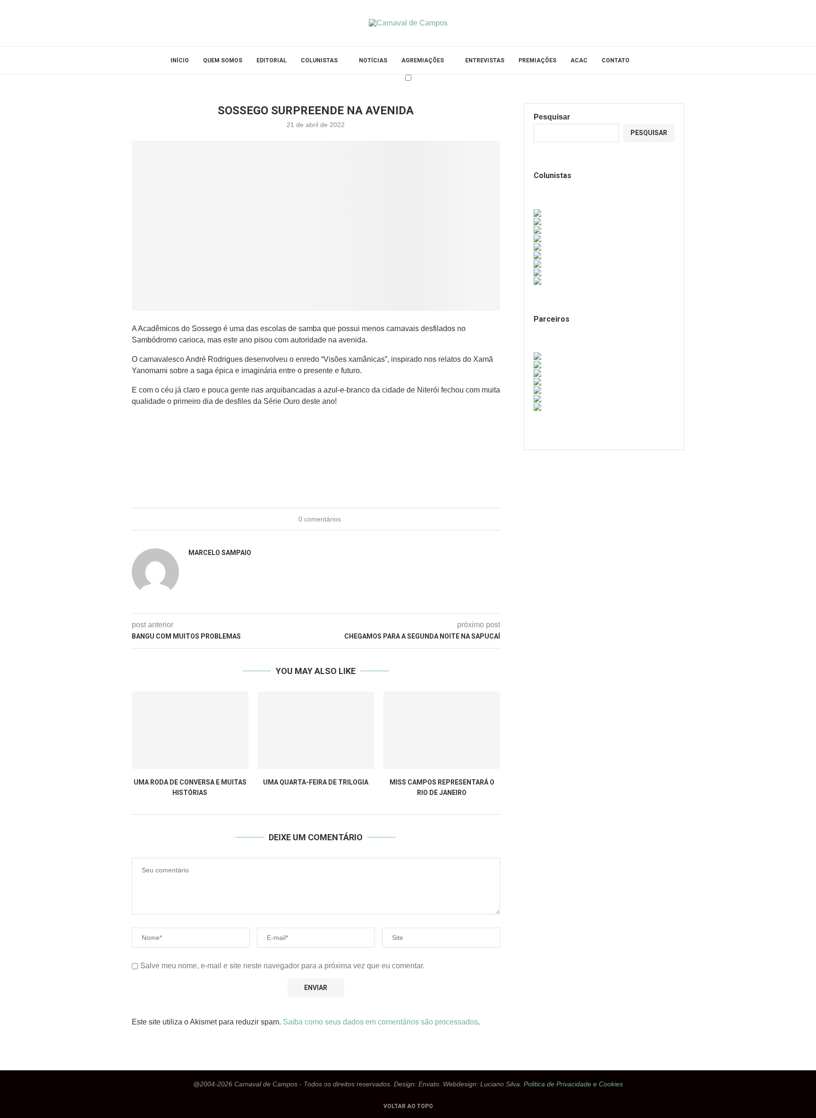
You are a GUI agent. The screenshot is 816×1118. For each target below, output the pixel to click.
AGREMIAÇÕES (422, 60)
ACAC (578, 60)
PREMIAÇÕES (537, 60)
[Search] (641, 60)
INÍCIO (179, 60)
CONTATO (615, 60)
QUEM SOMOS (222, 60)
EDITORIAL (271, 60)
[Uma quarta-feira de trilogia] (316, 730)
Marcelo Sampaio (219, 552)
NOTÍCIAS (373, 60)
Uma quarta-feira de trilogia (315, 782)
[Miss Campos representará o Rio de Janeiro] (441, 730)
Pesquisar (552, 117)
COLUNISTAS (319, 60)
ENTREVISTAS (484, 60)
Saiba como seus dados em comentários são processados (380, 1022)
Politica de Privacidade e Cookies (573, 1084)
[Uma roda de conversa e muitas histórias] (190, 730)
